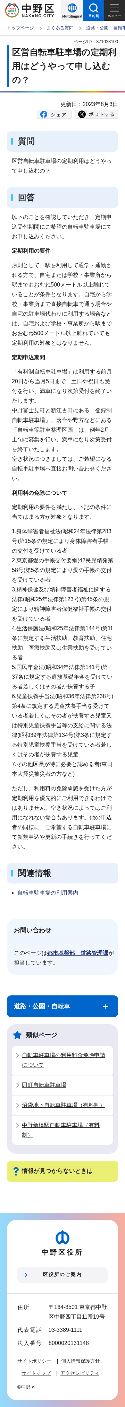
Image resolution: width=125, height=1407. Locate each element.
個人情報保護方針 (80, 1361)
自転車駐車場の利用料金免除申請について (63, 1060)
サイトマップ (36, 1373)
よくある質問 (60, 27)
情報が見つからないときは (57, 1171)
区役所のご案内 (62, 1274)
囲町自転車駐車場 (44, 1085)
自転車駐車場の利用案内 (47, 893)
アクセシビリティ (79, 1373)
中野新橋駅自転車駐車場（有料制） (61, 1130)
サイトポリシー (34, 1361)
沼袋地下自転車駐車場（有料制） (63, 1105)
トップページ (20, 27)
